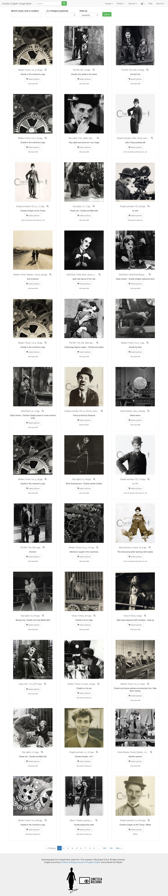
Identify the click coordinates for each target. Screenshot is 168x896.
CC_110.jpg (140, 479)
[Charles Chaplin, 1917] (97, 752)
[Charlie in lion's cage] (94, 615)
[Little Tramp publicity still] (152, 138)
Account (132, 3)
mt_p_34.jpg (37, 138)
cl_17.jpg (86, 206)
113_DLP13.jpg (35, 684)
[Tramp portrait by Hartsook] (102, 411)
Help (150, 3)
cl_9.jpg (35, 752)
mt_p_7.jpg (139, 342)
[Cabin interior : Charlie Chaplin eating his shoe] (149, 274)
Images (108, 3)
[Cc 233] (148, 206)
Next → (119, 848)
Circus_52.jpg (136, 615)
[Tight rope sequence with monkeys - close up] (145, 615)
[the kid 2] (43, 547)
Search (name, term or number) (25, 10)
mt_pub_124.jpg (88, 684)
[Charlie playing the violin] (96, 820)
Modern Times (24, 69)
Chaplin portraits (123, 138)
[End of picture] (50, 274)
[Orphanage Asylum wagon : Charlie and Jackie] (97, 342)
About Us (160, 3)
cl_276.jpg (35, 615)
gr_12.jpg (35, 411)
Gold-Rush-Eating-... (137, 274)
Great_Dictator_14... (139, 752)
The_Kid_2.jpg (34, 547)
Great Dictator (126, 411)
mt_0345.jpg (37, 820)
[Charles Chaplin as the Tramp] (47, 206)
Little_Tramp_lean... (140, 138)
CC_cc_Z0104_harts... (89, 411)
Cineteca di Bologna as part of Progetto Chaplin (80, 862)
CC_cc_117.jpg (38, 206)
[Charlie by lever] (147, 342)
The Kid (76, 69)
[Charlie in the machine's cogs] (45, 69)
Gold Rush (71, 274)
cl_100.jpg (86, 479)
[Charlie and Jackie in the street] (93, 69)
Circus (74, 615)
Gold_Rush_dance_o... (86, 274)
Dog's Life (23, 684)
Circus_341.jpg (85, 615)
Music (72, 820)
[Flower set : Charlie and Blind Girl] (93, 206)
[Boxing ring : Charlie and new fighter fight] (43, 615)
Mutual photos (125, 547)
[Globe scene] (148, 411)
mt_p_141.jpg (88, 547)
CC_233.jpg (140, 206)
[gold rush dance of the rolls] (99, 274)
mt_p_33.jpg (37, 342)
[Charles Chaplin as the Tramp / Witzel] (148, 820)
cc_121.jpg (89, 752)
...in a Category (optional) (56, 10)
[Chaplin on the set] (98, 684)
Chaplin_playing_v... (84, 820)
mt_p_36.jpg (37, 479)
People (120, 3)
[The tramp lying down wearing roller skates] (149, 547)
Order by (83, 10)
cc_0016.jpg (140, 820)
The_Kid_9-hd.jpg (136, 69)
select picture (34, 79)
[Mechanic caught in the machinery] (97, 547)
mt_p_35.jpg (37, 69)
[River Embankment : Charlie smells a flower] (94, 479)
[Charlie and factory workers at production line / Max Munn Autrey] (148, 684)
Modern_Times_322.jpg (37, 274)
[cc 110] (148, 479)
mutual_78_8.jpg (139, 547)
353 (104, 848)
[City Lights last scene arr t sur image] (98, 138)
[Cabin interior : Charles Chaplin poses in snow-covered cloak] (42, 411)
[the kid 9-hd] (147, 69)
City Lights (73, 138)
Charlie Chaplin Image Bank (17, 3)
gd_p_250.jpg (139, 411)
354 (111, 848)
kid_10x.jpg (85, 69)
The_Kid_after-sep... (85, 342)
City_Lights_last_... (86, 138)
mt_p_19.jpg (139, 684)
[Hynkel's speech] (151, 752)
